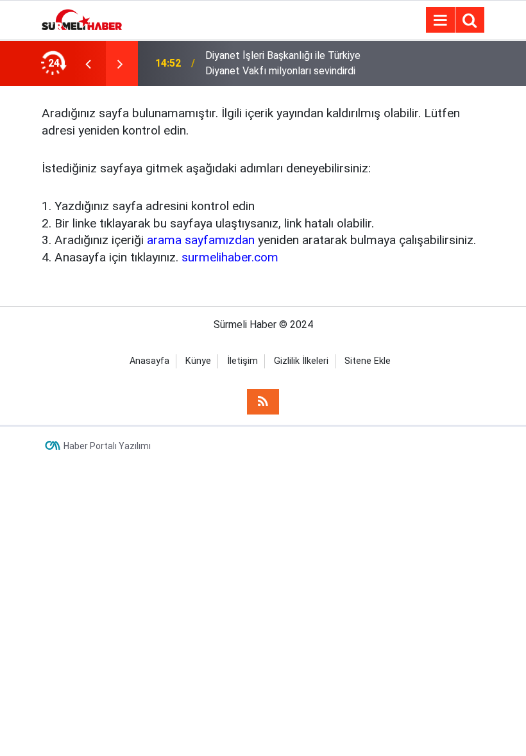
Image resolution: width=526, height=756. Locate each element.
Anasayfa (149, 361)
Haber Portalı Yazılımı (107, 446)
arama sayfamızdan (201, 240)
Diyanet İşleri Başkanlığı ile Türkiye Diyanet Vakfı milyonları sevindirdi (283, 63)
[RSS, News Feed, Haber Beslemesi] (263, 402)
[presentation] (88, 63)
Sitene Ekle (367, 361)
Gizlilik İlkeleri (301, 361)
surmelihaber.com (230, 257)
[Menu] (440, 20)
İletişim (242, 361)
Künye (198, 361)
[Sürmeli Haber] (82, 19)
